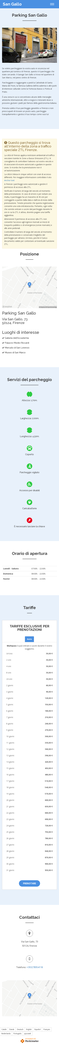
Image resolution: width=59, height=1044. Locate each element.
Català (4, 1029)
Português (17, 1033)
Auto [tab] (29, 639)
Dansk (11, 1029)
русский (27, 1033)
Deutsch (20, 1029)
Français (46, 1029)
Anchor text (9, 180)
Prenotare (29, 883)
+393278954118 (35, 967)
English (29, 1029)
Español (37, 1029)
